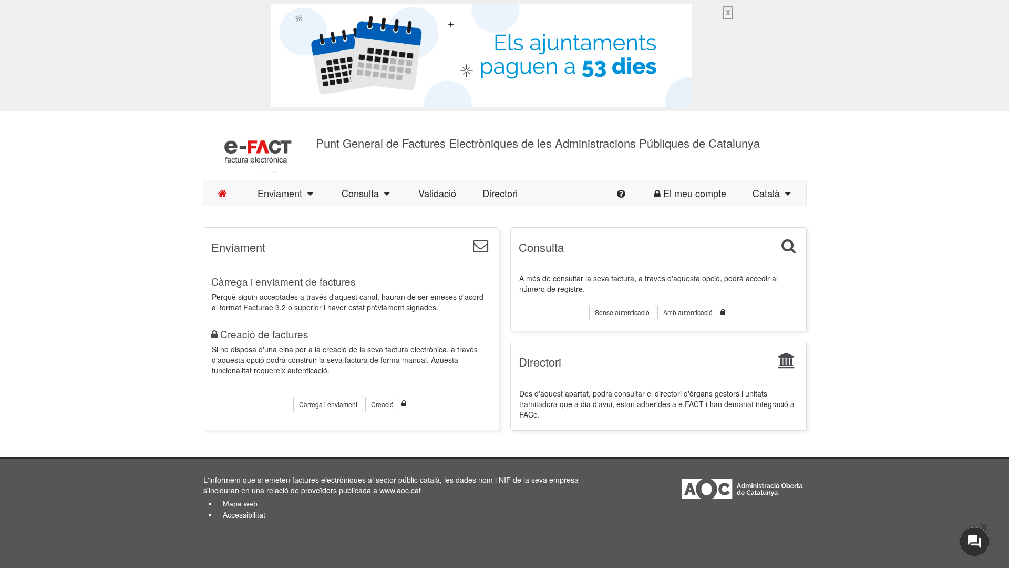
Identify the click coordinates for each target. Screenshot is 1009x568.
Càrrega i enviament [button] (328, 404)
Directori (500, 193)
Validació (437, 193)
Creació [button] (382, 404)
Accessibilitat (244, 515)
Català (769, 193)
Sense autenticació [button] (622, 312)
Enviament (282, 193)
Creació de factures (264, 334)
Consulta (363, 193)
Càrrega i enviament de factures (283, 281)
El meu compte (694, 193)
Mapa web (240, 504)
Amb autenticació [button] (688, 312)
